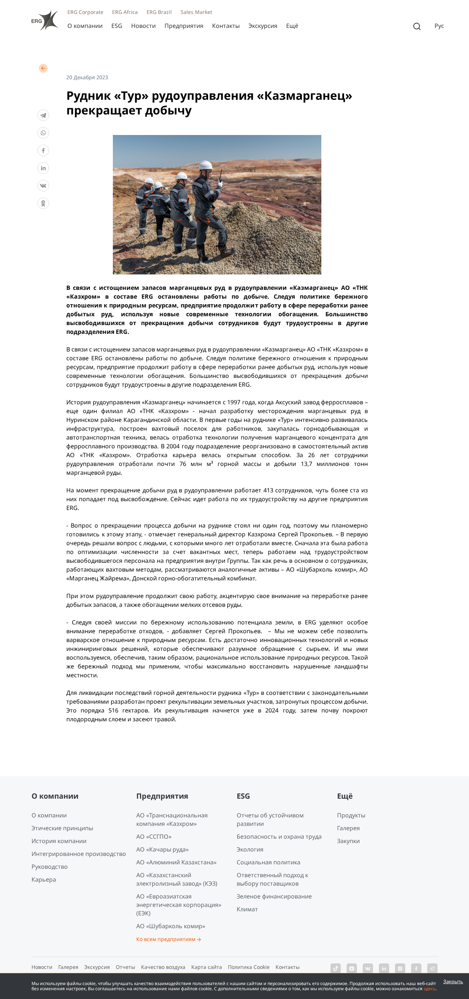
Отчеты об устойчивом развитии (270, 819)
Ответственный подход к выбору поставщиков (272, 879)
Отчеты (125, 966)
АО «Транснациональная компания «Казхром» (172, 819)
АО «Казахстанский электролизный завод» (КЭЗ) (176, 879)
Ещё (292, 26)
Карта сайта (206, 966)
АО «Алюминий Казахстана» (176, 862)
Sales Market (196, 11)
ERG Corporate (85, 11)
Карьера (44, 879)
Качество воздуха (163, 966)
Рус (439, 26)
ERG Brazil (159, 11)
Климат (247, 909)
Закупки (348, 841)
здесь (430, 988)
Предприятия (184, 26)
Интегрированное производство (79, 854)
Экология (250, 849)
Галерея (348, 828)
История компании (59, 841)
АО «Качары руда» (162, 849)
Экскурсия (262, 26)
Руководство (50, 867)
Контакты (226, 26)
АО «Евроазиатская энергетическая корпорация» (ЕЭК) (178, 904)
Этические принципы (62, 828)
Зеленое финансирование (274, 896)
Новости (143, 26)
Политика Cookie (249, 966)
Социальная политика (268, 862)
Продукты (351, 815)
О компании (85, 26)
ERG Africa (125, 11)
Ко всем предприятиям (165, 939)
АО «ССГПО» (153, 836)
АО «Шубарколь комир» (170, 926)
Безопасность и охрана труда (279, 836)
